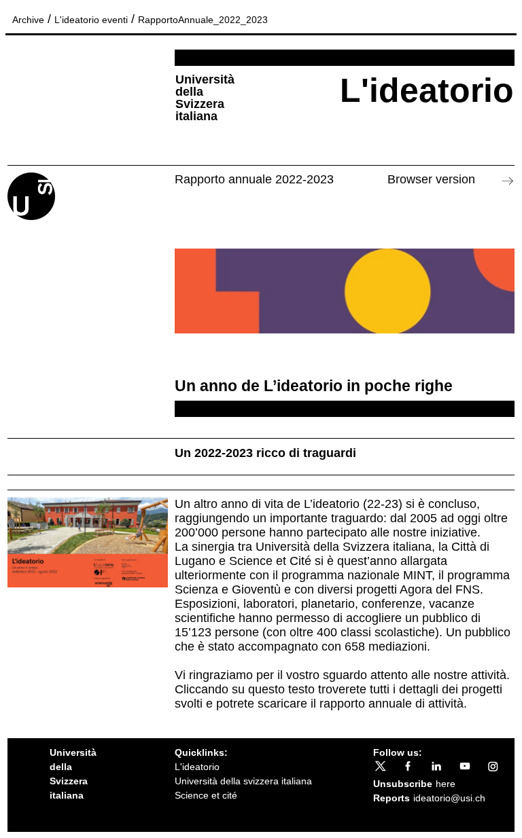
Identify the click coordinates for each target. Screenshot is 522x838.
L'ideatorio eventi (91, 19)
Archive (28, 19)
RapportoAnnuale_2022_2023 (203, 19)
